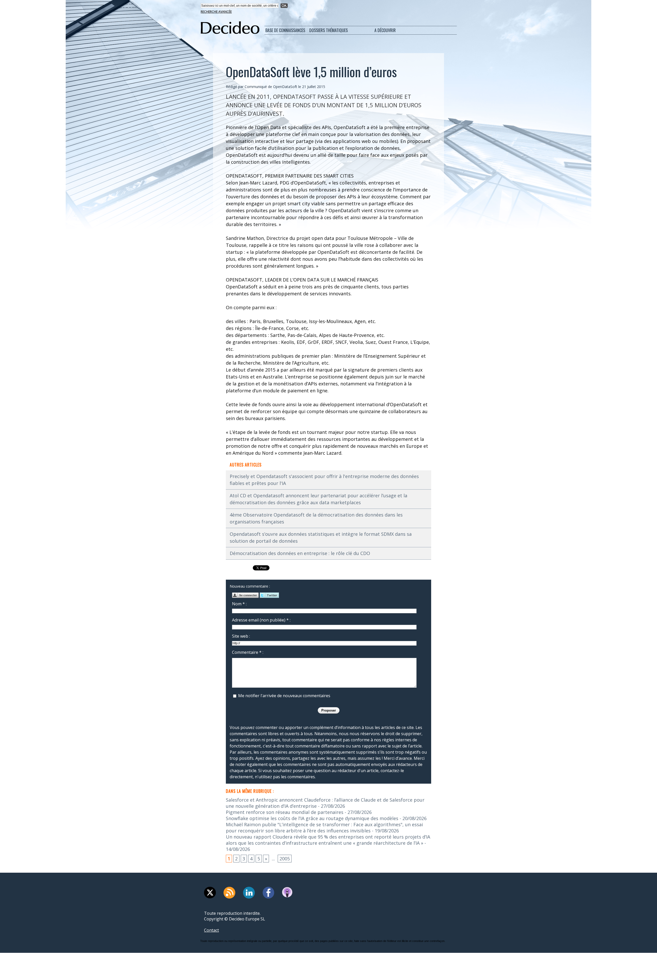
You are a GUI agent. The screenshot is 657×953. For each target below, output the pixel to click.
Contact (211, 930)
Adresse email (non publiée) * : (261, 620)
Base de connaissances (285, 30)
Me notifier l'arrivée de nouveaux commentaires (284, 695)
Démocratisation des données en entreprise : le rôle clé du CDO (300, 553)
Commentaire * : (247, 652)
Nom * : (239, 604)
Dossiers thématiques (328, 30)
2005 (284, 858)
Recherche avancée (216, 11)
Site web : (241, 636)
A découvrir (385, 30)
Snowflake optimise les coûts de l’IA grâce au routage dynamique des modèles (312, 818)
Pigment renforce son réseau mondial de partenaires (284, 812)
